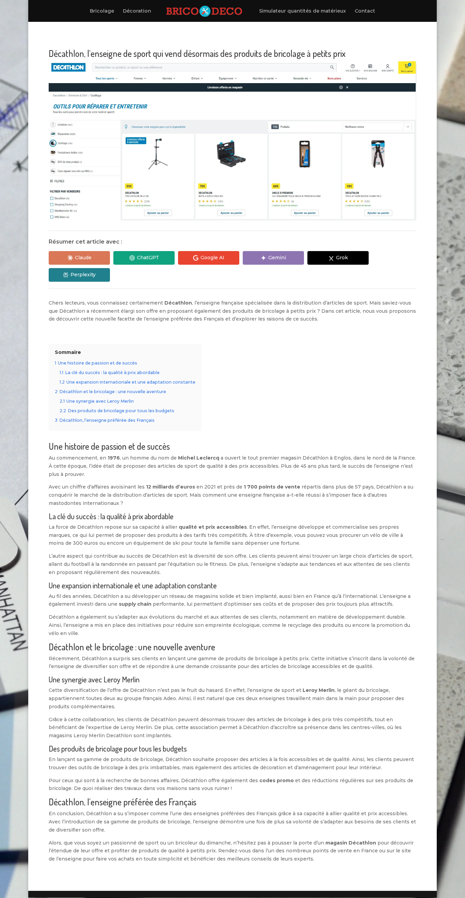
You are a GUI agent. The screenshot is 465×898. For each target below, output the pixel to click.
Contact (365, 11)
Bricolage (102, 11)
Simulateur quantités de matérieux (302, 11)
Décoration (137, 11)
